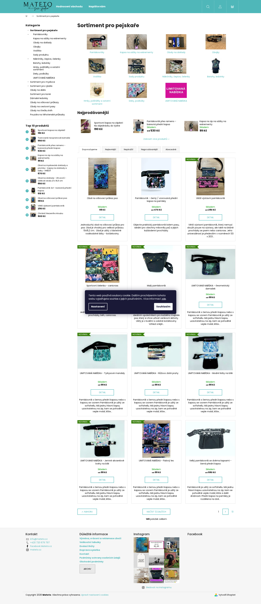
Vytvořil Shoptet (227, 594)
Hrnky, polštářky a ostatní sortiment (46, 68)
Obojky (37, 46)
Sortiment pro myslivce (42, 81)
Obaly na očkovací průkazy (44, 102)
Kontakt (84, 554)
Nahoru (88, 511)
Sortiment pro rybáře (41, 86)
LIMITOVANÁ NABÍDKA (44, 77)
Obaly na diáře (38, 90)
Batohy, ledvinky (41, 63)
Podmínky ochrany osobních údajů (100, 558)
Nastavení (98, 306)
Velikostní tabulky (90, 542)
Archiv (87, 568)
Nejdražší (128, 149)
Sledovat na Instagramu (159, 587)
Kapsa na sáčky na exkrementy (49, 38)
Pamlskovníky (40, 34)
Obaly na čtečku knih (41, 110)
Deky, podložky (41, 73)
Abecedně (171, 149)
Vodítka (37, 50)
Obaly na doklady (42, 42)
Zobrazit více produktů (155, 139)
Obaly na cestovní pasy (42, 106)
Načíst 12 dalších (156, 511)
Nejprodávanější (149, 149)
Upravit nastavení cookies (94, 594)
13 (232, 511)
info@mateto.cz (39, 539)
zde (164, 299)
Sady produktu (41, 54)
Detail (102, 217)
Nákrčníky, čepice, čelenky (47, 58)
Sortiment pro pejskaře (44, 30)
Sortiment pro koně (40, 94)
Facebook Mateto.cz (41, 546)
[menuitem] (69, 6)
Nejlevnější (110, 149)
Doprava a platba (90, 550)
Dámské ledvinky (39, 98)
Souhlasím (163, 306)
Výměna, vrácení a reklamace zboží (100, 538)
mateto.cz (35, 549)
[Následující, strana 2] (225, 512)
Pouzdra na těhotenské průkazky (47, 114)
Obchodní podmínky (91, 562)
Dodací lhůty (87, 546)
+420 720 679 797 (40, 542)
